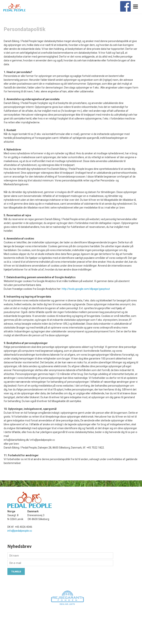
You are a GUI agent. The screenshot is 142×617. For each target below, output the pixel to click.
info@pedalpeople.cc (19, 530)
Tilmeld (16, 571)
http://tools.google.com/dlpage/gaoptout (86, 288)
